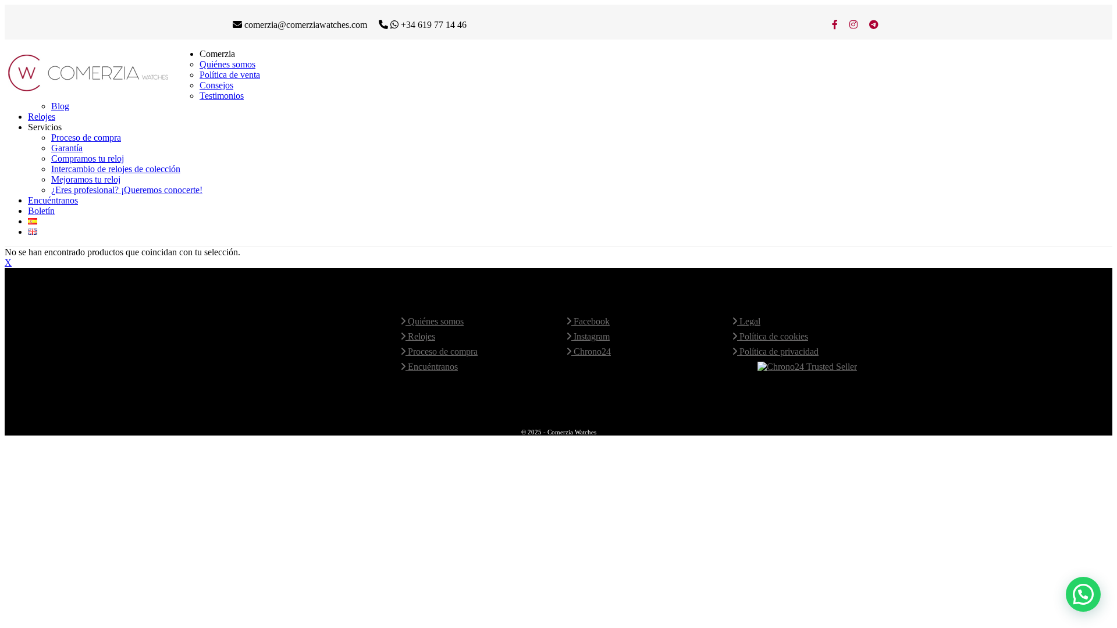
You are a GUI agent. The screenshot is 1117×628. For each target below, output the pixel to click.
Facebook (590, 321)
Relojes (41, 117)
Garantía (67, 148)
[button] (1083, 594)
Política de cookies (772, 336)
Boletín (41, 211)
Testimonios (222, 96)
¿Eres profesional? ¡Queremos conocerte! (126, 190)
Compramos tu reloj (87, 158)
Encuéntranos (53, 200)
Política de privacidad (778, 351)
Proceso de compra (86, 137)
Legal (748, 321)
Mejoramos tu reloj (85, 179)
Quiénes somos (227, 64)
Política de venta (230, 75)
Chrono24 (591, 351)
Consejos (216, 85)
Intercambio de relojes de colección (115, 169)
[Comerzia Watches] (89, 91)
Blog (60, 106)
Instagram (590, 336)
